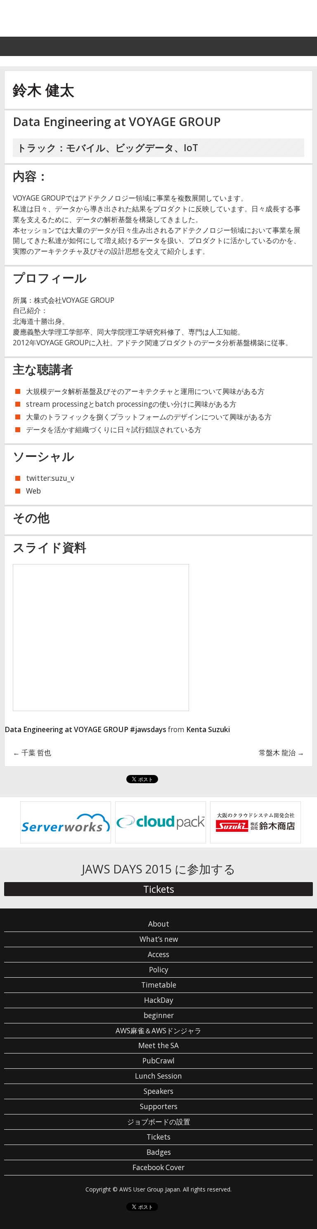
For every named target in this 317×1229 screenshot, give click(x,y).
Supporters (158, 1106)
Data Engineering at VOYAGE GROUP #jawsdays (85, 729)
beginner (159, 1015)
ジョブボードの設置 (158, 1121)
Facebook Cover (158, 1167)
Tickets (158, 889)
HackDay (158, 1000)
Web (33, 491)
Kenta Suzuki (208, 729)
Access (158, 954)
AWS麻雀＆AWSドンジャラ (158, 1030)
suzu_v (63, 478)
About (158, 924)
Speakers (158, 1091)
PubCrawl (158, 1060)
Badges (159, 1152)
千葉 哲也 (32, 752)
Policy (158, 969)
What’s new (159, 939)
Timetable (158, 985)
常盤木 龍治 (281, 752)
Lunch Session (158, 1076)
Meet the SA (158, 1045)
